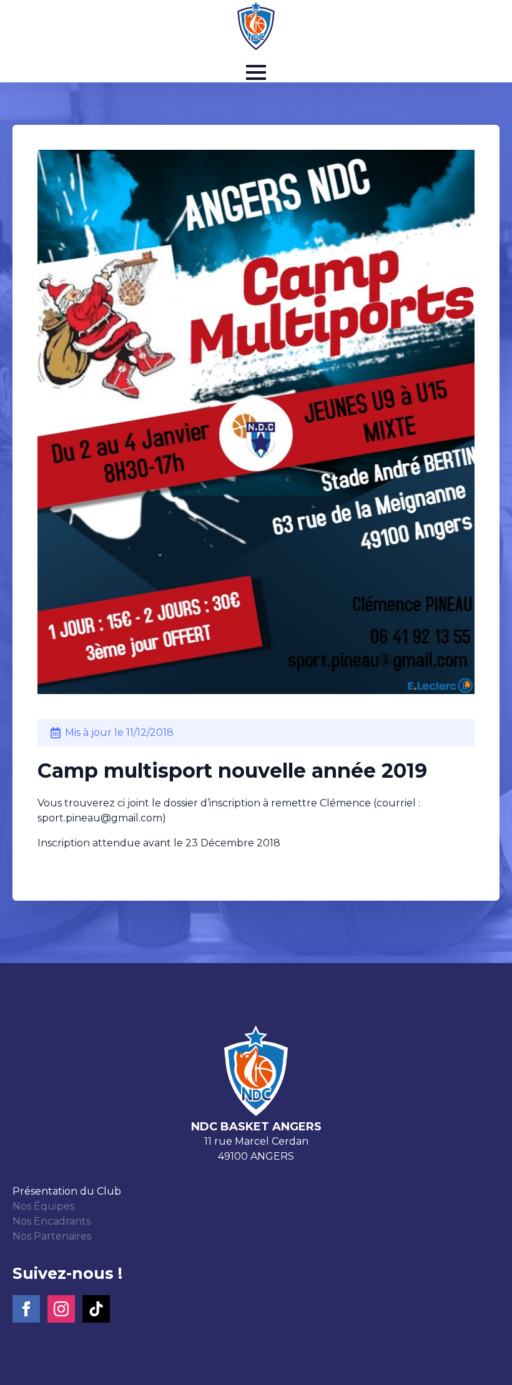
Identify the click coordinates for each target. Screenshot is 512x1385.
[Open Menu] (256, 72)
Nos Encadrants (51, 1221)
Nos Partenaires (51, 1236)
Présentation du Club (66, 1191)
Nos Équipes (43, 1206)
